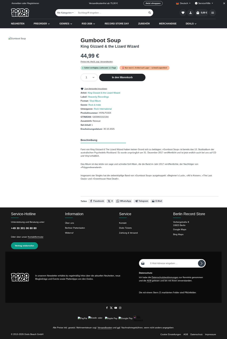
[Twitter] (111, 308)
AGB (149, 280)
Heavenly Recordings (98, 97)
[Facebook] (107, 308)
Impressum (210, 334)
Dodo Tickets (125, 228)
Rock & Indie (94, 105)
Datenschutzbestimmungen (165, 277)
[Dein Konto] (190, 12)
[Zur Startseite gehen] (20, 12)
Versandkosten (105, 327)
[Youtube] (116, 308)
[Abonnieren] (201, 263)
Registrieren (33, 3)
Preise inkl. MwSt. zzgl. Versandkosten (97, 62)
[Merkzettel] (182, 12)
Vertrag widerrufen (24, 245)
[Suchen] (150, 12)
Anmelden (16, 3)
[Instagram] (120, 308)
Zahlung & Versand (128, 233)
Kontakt (122, 223)
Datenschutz (196, 334)
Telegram (143, 201)
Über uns (69, 223)
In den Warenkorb (122, 77)
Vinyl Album (95, 101)
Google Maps (179, 229)
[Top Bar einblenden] (212, 12)
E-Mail (159, 201)
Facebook (98, 201)
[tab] (103, 140)
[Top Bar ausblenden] (224, 3)
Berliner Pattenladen (75, 228)
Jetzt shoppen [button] (153, 3)
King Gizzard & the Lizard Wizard (104, 93)
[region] (41, 70)
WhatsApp (125, 201)
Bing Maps (178, 234)
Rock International (103, 109)
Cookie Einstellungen (170, 334)
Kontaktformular (35, 237)
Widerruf (69, 233)
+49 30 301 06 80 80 (24, 228)
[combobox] (111, 12)
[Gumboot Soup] (41, 70)
